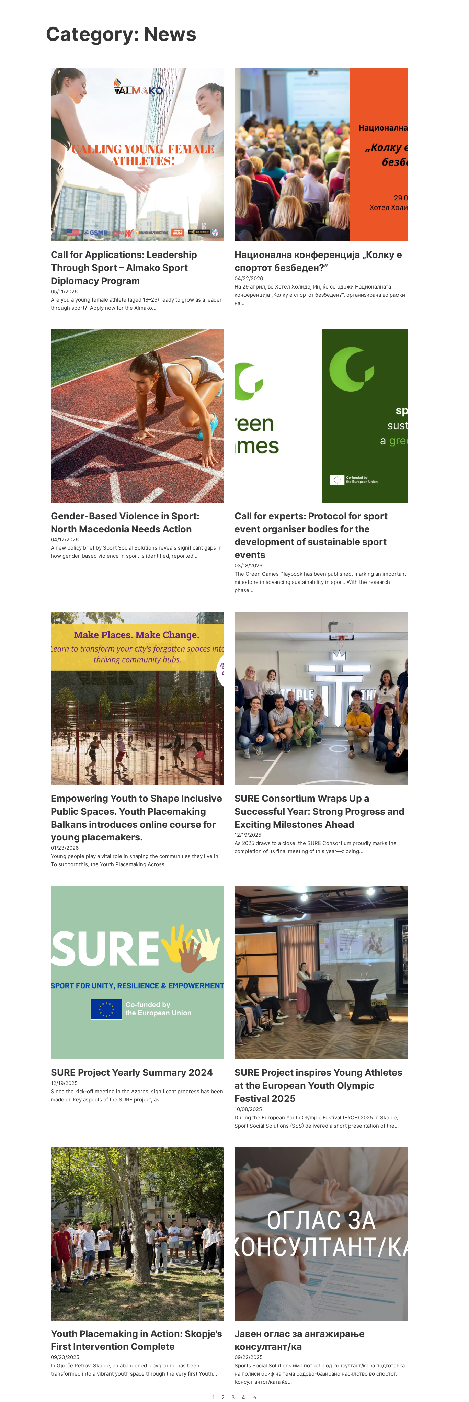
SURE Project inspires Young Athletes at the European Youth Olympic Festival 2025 (318, 1085)
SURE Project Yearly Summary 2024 (132, 1072)
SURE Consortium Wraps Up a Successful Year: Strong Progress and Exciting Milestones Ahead (319, 811)
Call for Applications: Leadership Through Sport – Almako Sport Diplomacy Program (124, 267)
